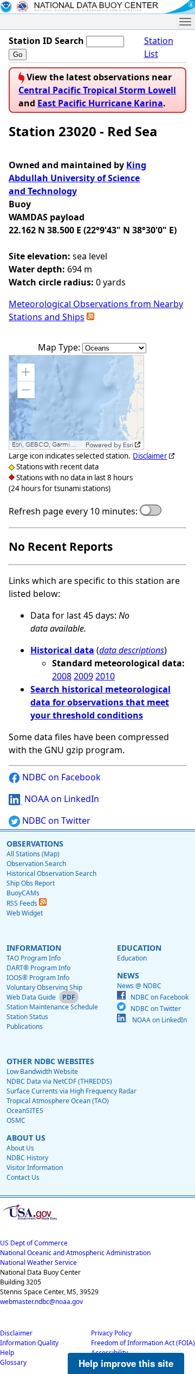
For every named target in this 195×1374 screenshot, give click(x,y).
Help (7, 1352)
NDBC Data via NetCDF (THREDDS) (59, 1081)
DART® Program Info (38, 967)
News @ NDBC (139, 985)
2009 (83, 676)
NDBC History (27, 1157)
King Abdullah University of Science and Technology (77, 178)
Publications (24, 1026)
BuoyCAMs (23, 893)
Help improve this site (126, 1363)
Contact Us (23, 1177)
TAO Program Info (33, 958)
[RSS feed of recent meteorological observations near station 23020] (90, 317)
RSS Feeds (22, 903)
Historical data (62, 650)
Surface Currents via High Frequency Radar (71, 1091)
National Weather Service (38, 1262)
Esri (128, 445)
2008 (62, 676)
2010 (105, 676)
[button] (26, 372)
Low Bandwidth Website (42, 1071)
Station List (158, 47)
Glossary (13, 1362)
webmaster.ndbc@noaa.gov (41, 1301)
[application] (76, 402)
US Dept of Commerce (34, 1243)
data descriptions (131, 650)
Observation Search (36, 863)
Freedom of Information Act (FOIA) (143, 1342)
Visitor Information (34, 1167)
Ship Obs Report (30, 883)
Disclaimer (150, 456)
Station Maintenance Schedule (52, 1007)
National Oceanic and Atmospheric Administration (75, 1252)
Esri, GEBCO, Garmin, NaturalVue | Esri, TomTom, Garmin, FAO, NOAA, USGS (47, 445)
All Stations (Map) (33, 853)
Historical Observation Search (51, 873)
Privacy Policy (111, 1333)
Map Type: (60, 347)
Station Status (27, 1016)
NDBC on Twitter (55, 820)
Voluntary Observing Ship (44, 987)
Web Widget (24, 913)
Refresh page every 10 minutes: (73, 511)
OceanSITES (24, 1110)
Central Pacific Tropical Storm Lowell (97, 90)
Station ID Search (46, 41)
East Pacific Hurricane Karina (100, 103)
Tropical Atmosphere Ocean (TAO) (57, 1100)
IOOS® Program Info (37, 977)
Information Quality (29, 1342)
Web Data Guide (31, 997)
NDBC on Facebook (60, 777)
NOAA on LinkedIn (60, 799)
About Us (20, 1148)
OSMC (15, 1120)
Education (132, 958)
